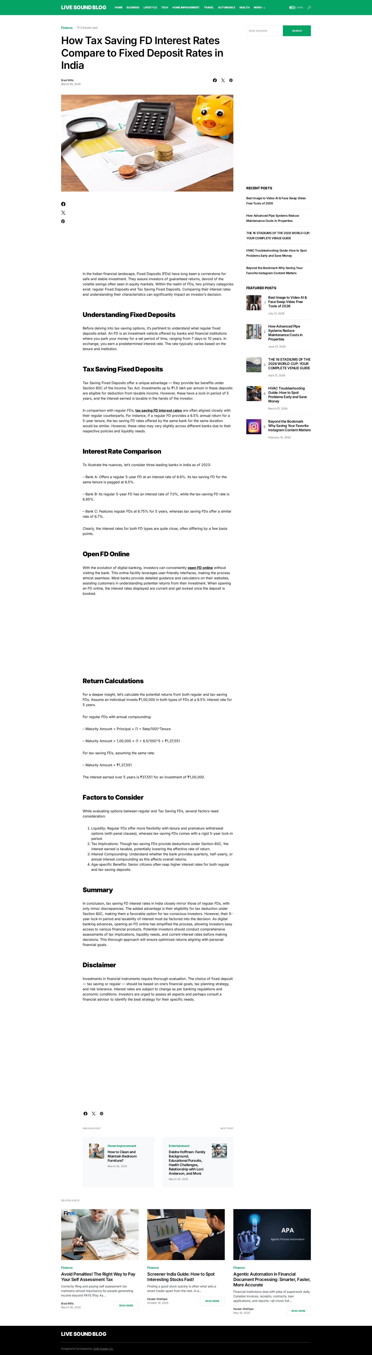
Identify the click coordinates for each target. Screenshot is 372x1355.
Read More (126, 1305)
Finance (67, 27)
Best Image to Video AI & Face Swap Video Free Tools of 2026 (287, 301)
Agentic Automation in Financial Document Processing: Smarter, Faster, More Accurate (272, 1279)
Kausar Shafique (157, 1299)
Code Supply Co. (103, 1348)
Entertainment (179, 1146)
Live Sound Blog (83, 7)
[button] (295, 7)
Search (297, 30)
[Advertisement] (158, 234)
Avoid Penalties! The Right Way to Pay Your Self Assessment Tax (98, 1277)
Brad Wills (67, 80)
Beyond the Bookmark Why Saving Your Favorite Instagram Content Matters (289, 425)
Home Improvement (122, 1146)
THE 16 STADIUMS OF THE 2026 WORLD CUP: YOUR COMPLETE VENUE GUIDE (289, 363)
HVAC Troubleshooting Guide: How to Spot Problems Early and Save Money (287, 394)
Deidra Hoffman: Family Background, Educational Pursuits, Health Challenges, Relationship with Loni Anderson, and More (187, 1163)
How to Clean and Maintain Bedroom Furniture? (122, 1156)
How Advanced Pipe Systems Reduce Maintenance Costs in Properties (285, 332)
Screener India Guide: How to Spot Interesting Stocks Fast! (181, 1277)
